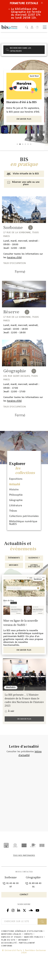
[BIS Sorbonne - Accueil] (9, 27)
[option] (24, 97)
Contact (24, 895)
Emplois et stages (11, 937)
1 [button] (17, 144)
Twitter (24, 910)
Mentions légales (11, 934)
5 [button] (28, 144)
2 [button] (20, 144)
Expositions (15, 479)
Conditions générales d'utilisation (22, 931)
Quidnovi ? (34, 558)
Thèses (13, 511)
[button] (26, 27)
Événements (14, 558)
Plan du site (8, 940)
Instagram (13, 910)
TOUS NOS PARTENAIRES (24, 855)
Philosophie (16, 495)
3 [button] (22, 144)
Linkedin (18, 910)
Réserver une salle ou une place (25, 183)
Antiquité (14, 484)
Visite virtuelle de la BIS (26, 174)
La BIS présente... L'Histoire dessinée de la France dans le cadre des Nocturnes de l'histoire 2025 (24, 700)
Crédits (28, 934)
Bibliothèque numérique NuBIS (23, 522)
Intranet (23, 940)
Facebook (8, 910)
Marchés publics (33, 937)
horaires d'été (14, 257)
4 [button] (25, 144)
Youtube (37, 910)
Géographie (16, 500)
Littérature (15, 505)
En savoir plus (24, 119)
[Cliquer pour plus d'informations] (20, 275)
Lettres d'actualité (34, 566)
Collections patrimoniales (24, 516)
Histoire (14, 489)
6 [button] (30, 144)
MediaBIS (14, 565)
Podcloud (31, 910)
